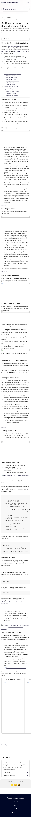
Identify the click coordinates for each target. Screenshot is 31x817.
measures (25, 51)
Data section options (10, 75)
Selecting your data (10, 84)
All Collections (4, 17)
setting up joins (4, 51)
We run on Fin (16, 812)
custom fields (17, 51)
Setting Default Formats (11, 79)
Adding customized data (9, 89)
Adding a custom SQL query (12, 91)
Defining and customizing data (11, 86)
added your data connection (13, 46)
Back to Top (4, 205)
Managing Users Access (11, 77)
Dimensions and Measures (12, 95)
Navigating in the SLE (9, 82)
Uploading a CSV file (11, 93)
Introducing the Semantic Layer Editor (12, 74)
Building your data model (12, 88)
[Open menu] (28, 2)
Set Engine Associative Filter (12, 81)
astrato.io (15, 805)
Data (10, 17)
